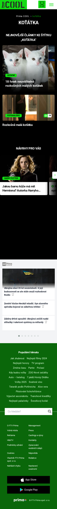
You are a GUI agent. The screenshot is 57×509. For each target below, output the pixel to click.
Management (34, 425)
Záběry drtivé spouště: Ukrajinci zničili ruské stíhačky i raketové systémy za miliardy (26, 320)
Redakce (32, 458)
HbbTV (10, 440)
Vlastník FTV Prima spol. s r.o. (15, 459)
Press (31, 430)
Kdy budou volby (17, 372)
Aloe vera (43, 386)
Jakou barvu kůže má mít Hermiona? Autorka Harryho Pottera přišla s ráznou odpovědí (20, 189)
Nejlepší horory (21, 363)
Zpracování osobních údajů (35, 446)
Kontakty (32, 440)
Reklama (11, 435)
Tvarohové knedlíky (40, 396)
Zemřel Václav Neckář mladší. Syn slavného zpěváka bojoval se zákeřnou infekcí (26, 305)
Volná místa (12, 430)
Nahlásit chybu (13, 466)
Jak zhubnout (17, 358)
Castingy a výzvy (35, 435)
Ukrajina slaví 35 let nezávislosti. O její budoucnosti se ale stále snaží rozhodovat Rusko (25, 291)
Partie (31, 367)
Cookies (10, 453)
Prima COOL (22, 16)
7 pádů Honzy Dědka (37, 377)
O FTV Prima (12, 425)
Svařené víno (35, 382)
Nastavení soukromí (33, 467)
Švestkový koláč (39, 400)
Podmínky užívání (15, 445)
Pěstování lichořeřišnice (28, 391)
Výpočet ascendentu (17, 396)
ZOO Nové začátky (38, 372)
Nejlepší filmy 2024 (37, 358)
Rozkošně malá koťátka (17, 125)
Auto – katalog (17, 377)
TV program (38, 363)
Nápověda (33, 453)
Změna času (19, 367)
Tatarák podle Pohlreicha (22, 386)
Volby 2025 (20, 382)
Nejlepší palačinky (18, 400)
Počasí (40, 367)
